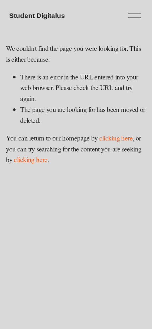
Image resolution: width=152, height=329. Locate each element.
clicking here (116, 137)
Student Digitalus (37, 15)
